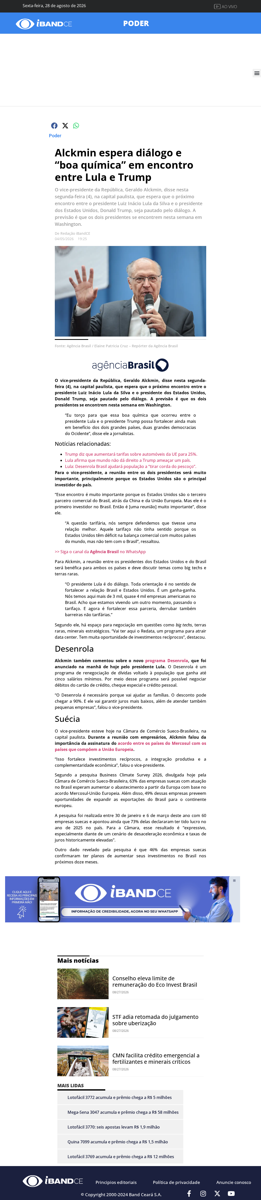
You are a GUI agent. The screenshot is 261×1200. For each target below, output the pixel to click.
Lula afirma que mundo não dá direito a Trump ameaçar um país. (128, 460)
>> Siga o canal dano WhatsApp (100, 551)
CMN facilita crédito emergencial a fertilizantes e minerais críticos (156, 1058)
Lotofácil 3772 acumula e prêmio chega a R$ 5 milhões (120, 1097)
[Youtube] (231, 1193)
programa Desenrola (166, 660)
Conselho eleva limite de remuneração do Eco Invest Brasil (154, 981)
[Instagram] (203, 1193)
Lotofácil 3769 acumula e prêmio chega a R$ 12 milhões (121, 1156)
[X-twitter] (217, 1193)
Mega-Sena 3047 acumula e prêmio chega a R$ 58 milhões (123, 1112)
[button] (257, 73)
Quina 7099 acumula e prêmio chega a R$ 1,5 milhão (118, 1142)
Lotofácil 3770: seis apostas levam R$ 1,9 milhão (114, 1127)
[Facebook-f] (189, 1193)
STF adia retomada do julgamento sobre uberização (155, 1020)
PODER (136, 23)
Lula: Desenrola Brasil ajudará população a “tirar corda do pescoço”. (130, 466)
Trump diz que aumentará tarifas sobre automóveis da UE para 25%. (131, 454)
